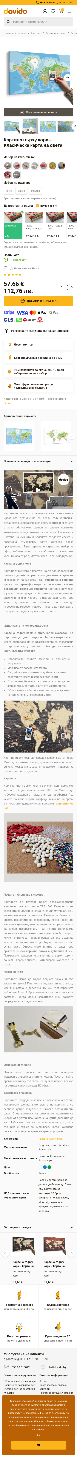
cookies (40, 1413)
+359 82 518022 (20, 1367)
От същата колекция (17, 1227)
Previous (5, 1253)
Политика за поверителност (19, 1385)
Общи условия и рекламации (20, 1381)
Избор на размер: (17, 182)
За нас (43, 1381)
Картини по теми (56, 33)
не (38, 1435)
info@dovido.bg (56, 1367)
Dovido (8, 403)
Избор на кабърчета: (20, 157)
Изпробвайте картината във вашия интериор (40, 330)
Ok (39, 1445)
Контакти (44, 1389)
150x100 (35, 191)
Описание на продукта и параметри (27, 461)
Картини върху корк (50, 1138)
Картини (36, 33)
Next (67, 77)
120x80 (21, 191)
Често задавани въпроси (53, 1385)
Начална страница (15, 33)
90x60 (9, 191)
